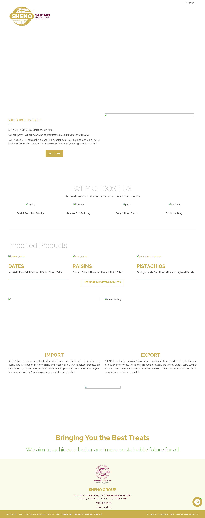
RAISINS (82, 266)
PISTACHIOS (151, 266)
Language (189, 3)
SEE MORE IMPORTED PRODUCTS (102, 282)
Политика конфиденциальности (184, 514)
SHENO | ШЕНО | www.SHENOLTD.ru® (33, 514)
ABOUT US (54, 153)
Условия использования (157, 514)
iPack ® (99, 514)
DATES (16, 266)
